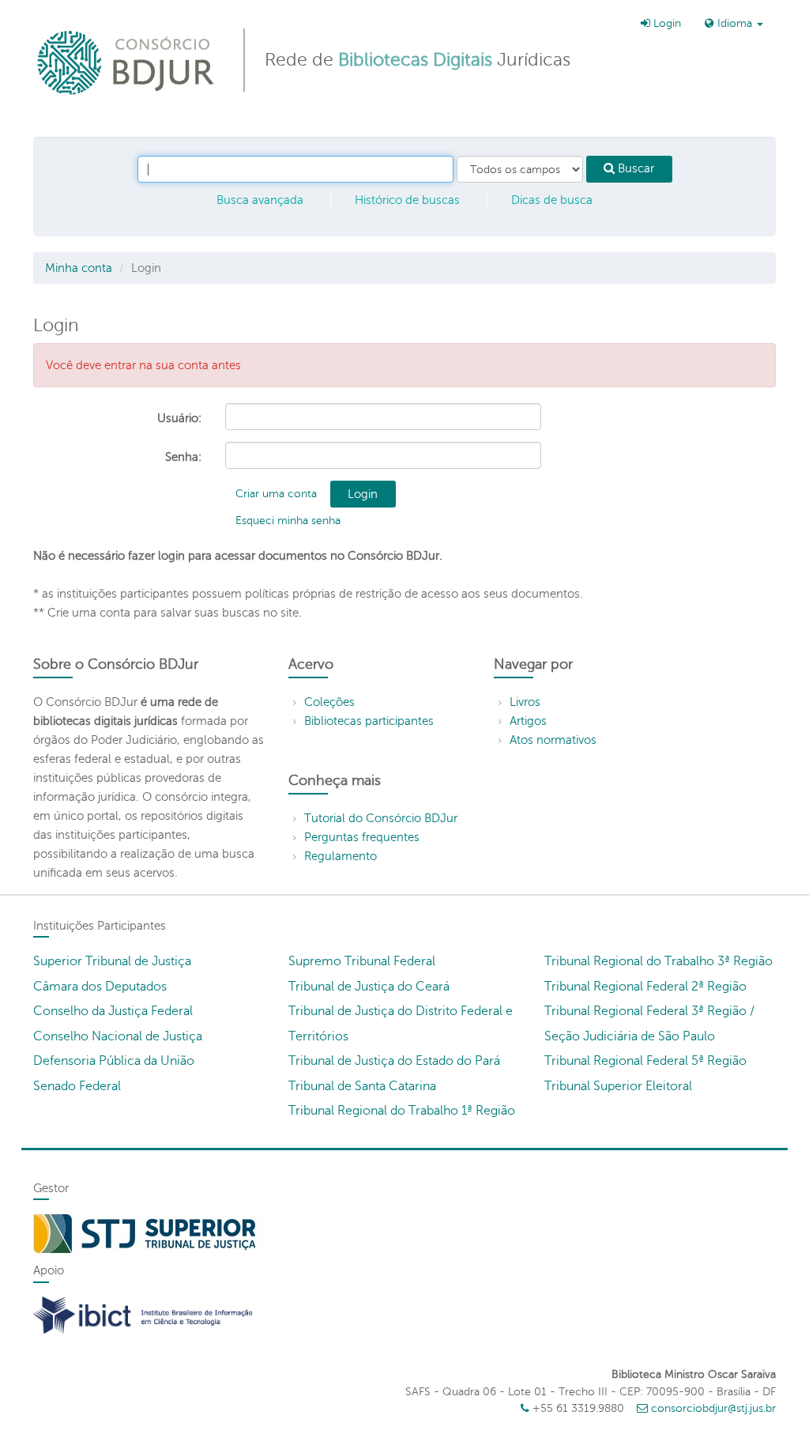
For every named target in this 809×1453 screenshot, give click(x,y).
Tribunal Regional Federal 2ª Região (645, 986)
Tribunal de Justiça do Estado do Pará (394, 1061)
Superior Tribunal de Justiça (112, 961)
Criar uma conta (276, 494)
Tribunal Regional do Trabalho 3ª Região (658, 961)
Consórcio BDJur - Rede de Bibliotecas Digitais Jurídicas (127, 62)
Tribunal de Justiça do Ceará (369, 986)
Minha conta (78, 268)
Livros (525, 702)
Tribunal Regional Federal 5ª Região (645, 1061)
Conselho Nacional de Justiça (117, 1036)
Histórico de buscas (407, 200)
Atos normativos (553, 740)
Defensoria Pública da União (113, 1061)
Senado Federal (77, 1086)
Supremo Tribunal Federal (361, 961)
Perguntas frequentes (362, 837)
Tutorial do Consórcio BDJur (380, 818)
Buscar (634, 168)
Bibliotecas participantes (369, 721)
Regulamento (340, 856)
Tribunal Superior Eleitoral (618, 1086)
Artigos (528, 721)
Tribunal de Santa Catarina (362, 1086)
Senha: (183, 457)
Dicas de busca (552, 200)
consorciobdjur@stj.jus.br (713, 1408)
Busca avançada (259, 200)
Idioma (734, 23)
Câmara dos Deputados (100, 986)
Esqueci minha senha (288, 520)
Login (665, 23)
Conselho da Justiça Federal (113, 1011)
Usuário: (179, 418)
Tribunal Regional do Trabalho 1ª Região (401, 1111)
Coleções (329, 702)
